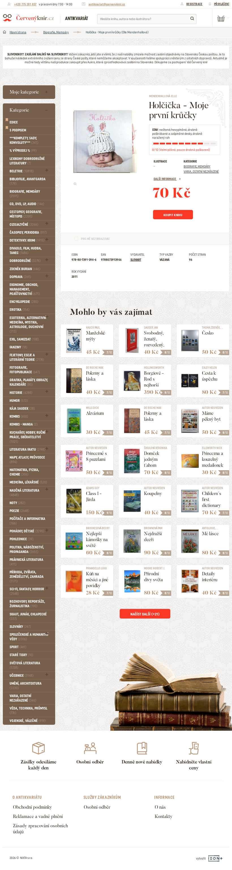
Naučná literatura (24, 493)
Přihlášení (221, 4)
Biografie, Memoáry (56, 32)
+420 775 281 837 (25, 4)
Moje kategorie (24, 92)
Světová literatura (25, 665)
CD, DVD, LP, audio (27, 204)
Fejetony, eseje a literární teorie (27, 357)
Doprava (20, 277)
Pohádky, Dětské (27, 531)
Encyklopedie (24, 302)
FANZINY (18, 347)
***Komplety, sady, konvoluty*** (24, 140)
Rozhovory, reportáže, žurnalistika (27, 604)
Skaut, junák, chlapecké (28, 616)
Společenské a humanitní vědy (29, 637)
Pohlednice (21, 539)
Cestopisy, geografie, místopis (26, 214)
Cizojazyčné (24, 225)
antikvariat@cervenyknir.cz (107, 4)
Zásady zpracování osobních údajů (40, 829)
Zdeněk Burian (25, 269)
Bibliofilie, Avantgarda (28, 181)
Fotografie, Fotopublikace (25, 370)
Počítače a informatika (27, 521)
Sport (18, 647)
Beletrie (22, 171)
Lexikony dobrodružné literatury (27, 161)
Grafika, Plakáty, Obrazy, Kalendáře (29, 382)
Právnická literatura (26, 562)
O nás (160, 807)
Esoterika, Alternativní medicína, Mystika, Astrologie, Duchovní (28, 324)
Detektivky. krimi (27, 240)
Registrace (194, 4)
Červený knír (28, 17)
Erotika (19, 310)
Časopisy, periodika (28, 233)
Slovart (135, 260)
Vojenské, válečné (28, 721)
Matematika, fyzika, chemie (24, 472)
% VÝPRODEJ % (23, 151)
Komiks (19, 416)
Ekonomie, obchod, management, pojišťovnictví (25, 289)
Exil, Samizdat (24, 339)
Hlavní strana (18, 32)
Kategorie (19, 110)
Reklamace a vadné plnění (38, 816)
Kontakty (164, 816)
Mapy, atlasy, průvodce (27, 459)
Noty (17, 503)
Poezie (19, 511)
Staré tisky (21, 655)
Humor (19, 401)
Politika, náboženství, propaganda (27, 549)
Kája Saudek (22, 409)
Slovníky (20, 627)
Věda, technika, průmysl (28, 710)
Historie (21, 393)
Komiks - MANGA (24, 424)
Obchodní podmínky (32, 807)
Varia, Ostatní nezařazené (23, 698)
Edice (14, 122)
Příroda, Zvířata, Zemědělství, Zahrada (27, 576)
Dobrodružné (25, 261)
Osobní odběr (97, 807)
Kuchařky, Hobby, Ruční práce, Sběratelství (27, 437)
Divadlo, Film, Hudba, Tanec (26, 250)
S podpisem (18, 130)
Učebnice (21, 676)
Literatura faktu (27, 450)
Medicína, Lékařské (28, 482)
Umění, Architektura (26, 686)
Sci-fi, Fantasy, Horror (27, 591)
